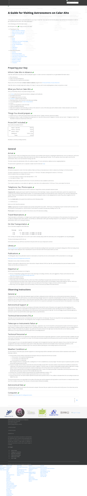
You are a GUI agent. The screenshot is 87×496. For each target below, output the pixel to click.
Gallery (7, 469)
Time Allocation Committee (11, 486)
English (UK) (75, 1)
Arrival (13, 38)
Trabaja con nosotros (16, 452)
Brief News (2, 468)
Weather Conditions (16, 59)
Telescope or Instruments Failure (19, 56)
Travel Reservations (16, 43)
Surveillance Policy (9, 494)
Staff (7, 471)
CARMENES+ (31, 469)
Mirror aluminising (44, 472)
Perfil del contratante (16, 453)
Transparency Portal (10, 488)
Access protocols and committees (47, 468)
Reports (30, 481)
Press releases (3, 467)
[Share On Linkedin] (76, 401)
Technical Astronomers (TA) (18, 55)
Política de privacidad (16, 455)
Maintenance (8, 478)
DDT (18, 468)
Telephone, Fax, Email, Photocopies (20, 41)
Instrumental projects (33, 468)
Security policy (9, 495)
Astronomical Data (16, 61)
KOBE (30, 475)
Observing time (43, 469)
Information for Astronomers (23, 472)
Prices (13, 35)
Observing (40, 8)
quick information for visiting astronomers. (22, 395)
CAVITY (30, 474)
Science (54, 8)
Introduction (8, 467)
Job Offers (8, 489)
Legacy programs (32, 472)
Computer (8, 477)
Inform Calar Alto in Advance (18, 30)
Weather (18, 475)
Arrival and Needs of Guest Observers (51, 82)
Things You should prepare (18, 33)
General (14, 52)
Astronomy (8, 476)
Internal (7, 473)
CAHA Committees (10, 483)
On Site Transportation (17, 44)
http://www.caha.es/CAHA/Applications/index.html (19, 258)
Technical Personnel (16, 58)
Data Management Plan (22, 469)
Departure (14, 49)
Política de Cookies (15, 456)
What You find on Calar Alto (18, 32)
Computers (14, 62)
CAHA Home (14, 450)
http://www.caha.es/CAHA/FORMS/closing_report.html (22, 275)
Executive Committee (10, 484)
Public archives (32, 478)
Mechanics (8, 480)
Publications (15, 47)
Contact (8, 468)
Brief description (43, 467)
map (44, 163)
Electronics (8, 479)
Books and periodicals (13, 248)
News (8, 8)
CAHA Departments (10, 474)
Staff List (7, 472)
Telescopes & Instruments (22, 467)
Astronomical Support (17, 53)
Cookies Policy (9, 493)
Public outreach (3, 469)
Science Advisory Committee (11, 485)
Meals (13, 39)
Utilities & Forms (20, 473)
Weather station (43, 475)
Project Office (8, 481)
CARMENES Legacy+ (32, 473)
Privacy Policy (9, 490)
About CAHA (25, 8)
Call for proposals (20, 471)
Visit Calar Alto (43, 476)
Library (13, 46)
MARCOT (30, 470)
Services (70, 8)
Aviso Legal (13, 458)
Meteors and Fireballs (33, 479)
